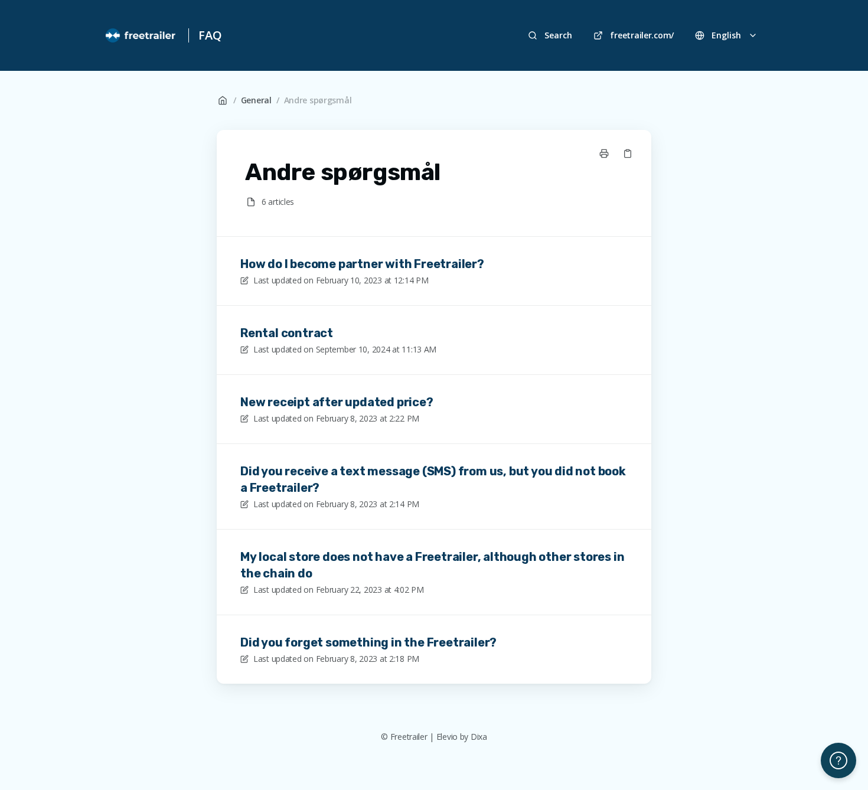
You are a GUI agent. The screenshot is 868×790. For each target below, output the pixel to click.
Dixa (479, 736)
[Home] (141, 35)
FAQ (209, 35)
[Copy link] (627, 153)
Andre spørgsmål (318, 100)
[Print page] (604, 153)
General (256, 100)
